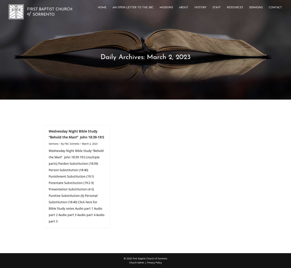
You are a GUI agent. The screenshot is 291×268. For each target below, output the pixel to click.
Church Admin (136, 262)
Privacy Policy (154, 262)
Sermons (53, 143)
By (70, 143)
